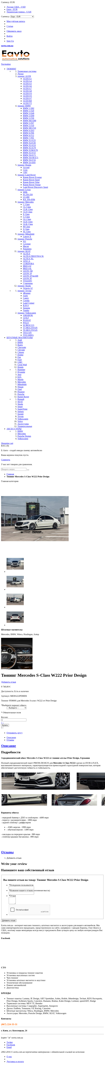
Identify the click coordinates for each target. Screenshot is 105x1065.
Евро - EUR (12, 9)
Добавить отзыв (8, 682)
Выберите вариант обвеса (13, 705)
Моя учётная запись (16, 21)
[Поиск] (28, 469)
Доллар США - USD (16, 7)
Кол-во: (4, 717)
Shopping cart (7, 443)
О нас (9, 1056)
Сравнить (5, 460)
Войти (10, 36)
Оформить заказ (14, 31)
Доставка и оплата (15, 1061)
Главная (10, 474)
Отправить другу (15, 733)
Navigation (6, 64)
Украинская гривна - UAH (19, 12)
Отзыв (12, 896)
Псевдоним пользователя (21, 885)
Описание (11, 737)
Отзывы (10, 740)
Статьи (10, 26)
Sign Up (10, 41)
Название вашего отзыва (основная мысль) (29, 890)
